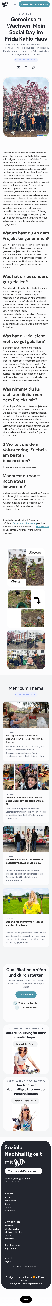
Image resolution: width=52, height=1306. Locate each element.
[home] (5, 4)
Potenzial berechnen (25, 1100)
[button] (15, 4)
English (8, 1261)
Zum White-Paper (25, 1044)
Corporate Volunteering (25, 523)
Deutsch (8, 1258)
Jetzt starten (26, 994)
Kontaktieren (42, 526)
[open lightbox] (26, 567)
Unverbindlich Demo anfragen (34, 4)
